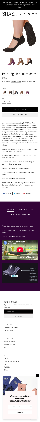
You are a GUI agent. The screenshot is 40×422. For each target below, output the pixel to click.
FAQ (5, 364)
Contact (6, 359)
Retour (6, 370)
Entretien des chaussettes (12, 361)
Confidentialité (8, 331)
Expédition (7, 367)
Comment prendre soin (20, 214)
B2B (5, 347)
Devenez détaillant (9, 345)
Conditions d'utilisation (11, 328)
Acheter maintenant (20, 115)
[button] (37, 13)
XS (4, 101)
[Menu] (33, 14)
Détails (10, 209)
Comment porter (25, 209)
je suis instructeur (9, 342)
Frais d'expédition (16, 81)
